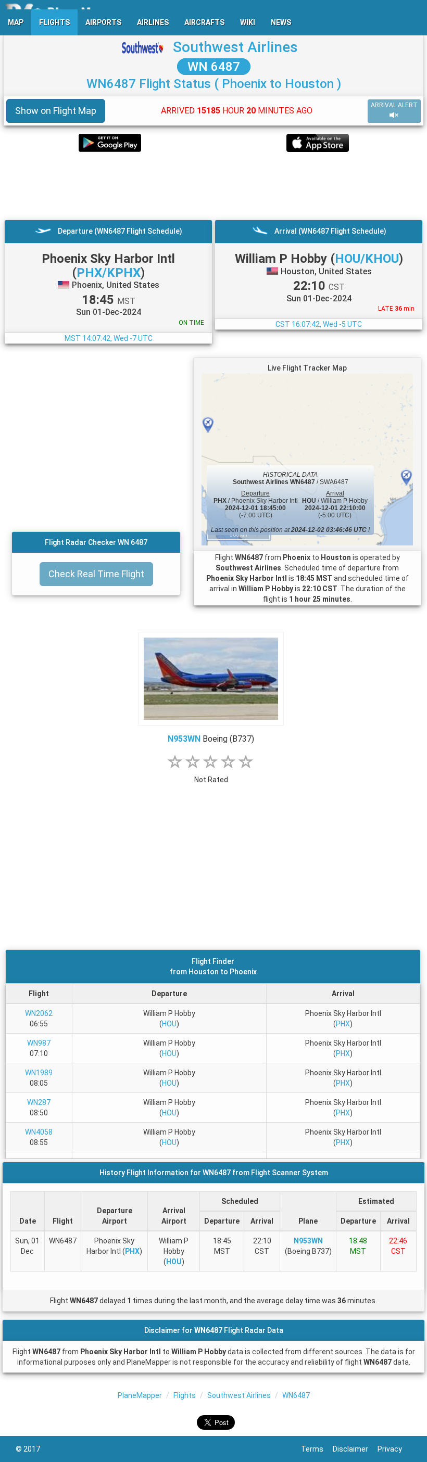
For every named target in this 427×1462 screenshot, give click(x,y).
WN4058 (39, 1132)
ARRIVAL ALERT (394, 105)
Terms (317, 1449)
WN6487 (296, 1395)
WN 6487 (213, 66)
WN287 (39, 1102)
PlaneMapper (140, 1395)
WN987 (39, 1043)
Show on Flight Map (55, 110)
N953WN (184, 739)
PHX (343, 1024)
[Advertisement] (213, 185)
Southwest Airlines (235, 47)
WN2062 (39, 1013)
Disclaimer (355, 1449)
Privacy (394, 1449)
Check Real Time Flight (96, 573)
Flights (184, 1395)
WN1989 (39, 1073)
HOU (169, 1024)
